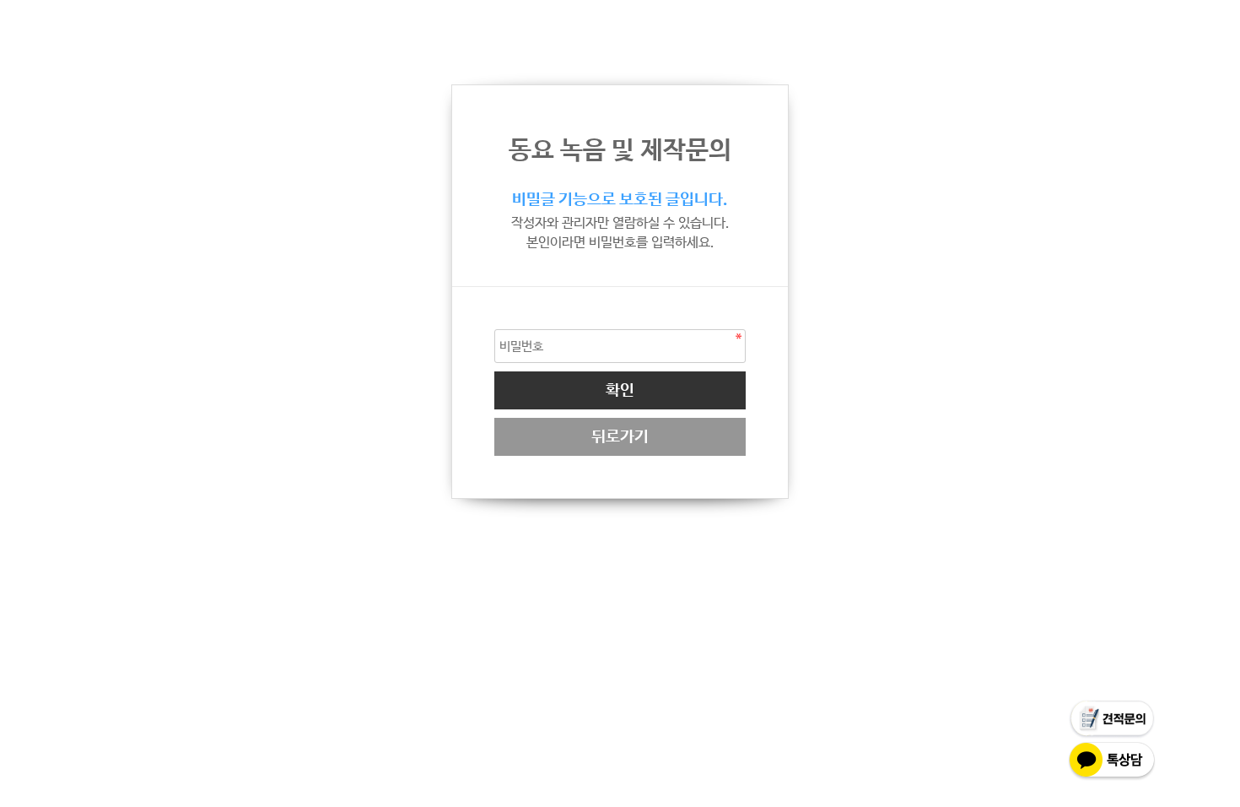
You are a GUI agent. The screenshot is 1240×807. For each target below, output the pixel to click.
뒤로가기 (620, 437)
